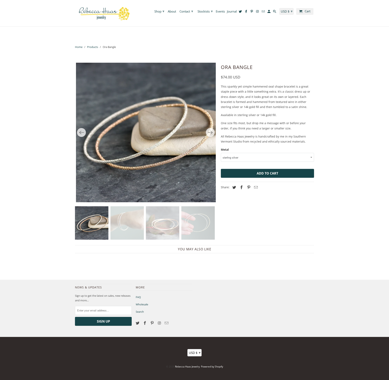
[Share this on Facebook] (241, 187)
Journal (232, 11)
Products (92, 47)
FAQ (138, 297)
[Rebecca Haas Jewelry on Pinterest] (152, 323)
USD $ (195, 352)
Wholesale (142, 304)
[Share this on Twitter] (233, 187)
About (172, 11)
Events (220, 11)
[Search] (275, 12)
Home (78, 47)
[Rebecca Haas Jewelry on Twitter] (138, 323)
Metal (225, 149)
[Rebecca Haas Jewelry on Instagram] (159, 323)
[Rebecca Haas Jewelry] (103, 13)
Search (140, 311)
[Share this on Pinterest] (248, 187)
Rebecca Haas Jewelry (187, 366)
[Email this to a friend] (255, 187)
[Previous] (81, 132)
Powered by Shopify (212, 366)
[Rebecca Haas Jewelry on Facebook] (145, 323)
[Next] (210, 132)
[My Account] (269, 12)
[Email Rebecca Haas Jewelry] (167, 323)
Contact (186, 11)
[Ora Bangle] (146, 132)
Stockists (205, 11)
